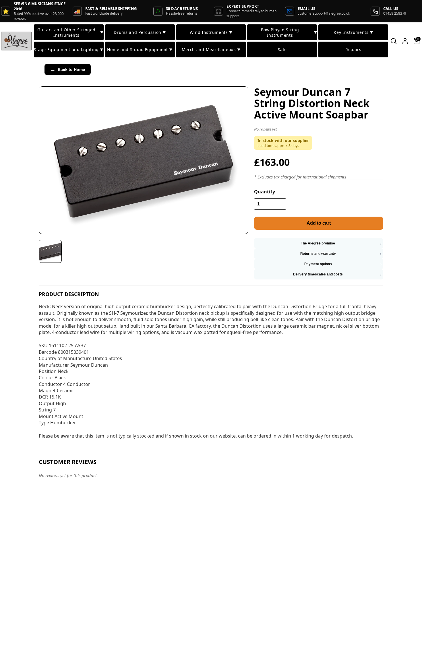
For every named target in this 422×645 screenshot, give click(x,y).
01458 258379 (394, 13)
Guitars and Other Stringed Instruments (70, 32)
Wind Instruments (211, 32)
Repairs (353, 49)
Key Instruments (353, 32)
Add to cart (319, 223)
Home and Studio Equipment (139, 49)
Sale (282, 49)
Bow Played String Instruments (289, 32)
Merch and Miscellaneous (211, 49)
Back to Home (67, 69)
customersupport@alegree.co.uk (324, 13)
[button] (318, 130)
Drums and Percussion (140, 32)
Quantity (264, 192)
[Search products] (393, 41)
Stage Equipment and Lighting (68, 49)
